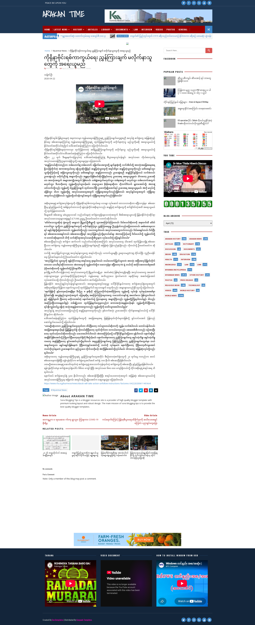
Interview (146, 29)
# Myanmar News (59, 390)
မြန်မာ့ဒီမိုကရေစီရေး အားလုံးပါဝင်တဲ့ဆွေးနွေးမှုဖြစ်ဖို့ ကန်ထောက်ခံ (115, 453)
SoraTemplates (57, 619)
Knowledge (170, 264)
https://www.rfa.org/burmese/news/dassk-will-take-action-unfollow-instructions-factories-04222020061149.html (97, 383)
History (77, 29)
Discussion (170, 249)
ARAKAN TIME (64, 14)
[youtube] (204, 3)
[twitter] (183, 3)
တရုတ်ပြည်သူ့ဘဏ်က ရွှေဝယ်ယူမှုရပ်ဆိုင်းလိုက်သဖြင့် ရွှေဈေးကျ (85, 453)
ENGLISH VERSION (53, 36)
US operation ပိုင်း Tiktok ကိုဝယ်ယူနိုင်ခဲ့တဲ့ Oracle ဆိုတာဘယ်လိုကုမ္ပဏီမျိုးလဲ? (195, 122)
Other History (197, 275)
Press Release (186, 280)
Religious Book (172, 285)
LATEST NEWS (60, 29)
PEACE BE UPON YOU (55, 2)
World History (187, 290)
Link (199, 264)
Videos (159, 29)
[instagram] (194, 3)
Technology (194, 285)
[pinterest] (209, 3)
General (183, 29)
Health (168, 259)
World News (171, 295)
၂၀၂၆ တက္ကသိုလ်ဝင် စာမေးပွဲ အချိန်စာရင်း (55, 453)
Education (185, 254)
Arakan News (195, 239)
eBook (168, 254)
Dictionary (188, 244)
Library (105, 29)
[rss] (199, 3)
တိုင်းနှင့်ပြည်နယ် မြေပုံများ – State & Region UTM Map (186, 101)
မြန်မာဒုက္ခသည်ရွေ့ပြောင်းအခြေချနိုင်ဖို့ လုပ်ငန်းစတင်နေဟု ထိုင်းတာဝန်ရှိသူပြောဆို (144, 455)
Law (136, 29)
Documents (122, 29)
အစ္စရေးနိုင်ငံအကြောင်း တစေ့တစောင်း (194, 108)
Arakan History (172, 239)
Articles (93, 29)
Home (47, 29)
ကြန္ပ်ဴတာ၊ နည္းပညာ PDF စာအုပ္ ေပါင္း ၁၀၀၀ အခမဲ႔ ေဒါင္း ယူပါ (194, 91)
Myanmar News (60, 50)
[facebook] (189, 3)
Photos (170, 29)
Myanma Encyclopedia (175, 270)
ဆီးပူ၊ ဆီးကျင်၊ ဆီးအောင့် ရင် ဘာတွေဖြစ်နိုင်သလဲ (194, 79)
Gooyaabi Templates (84, 619)
